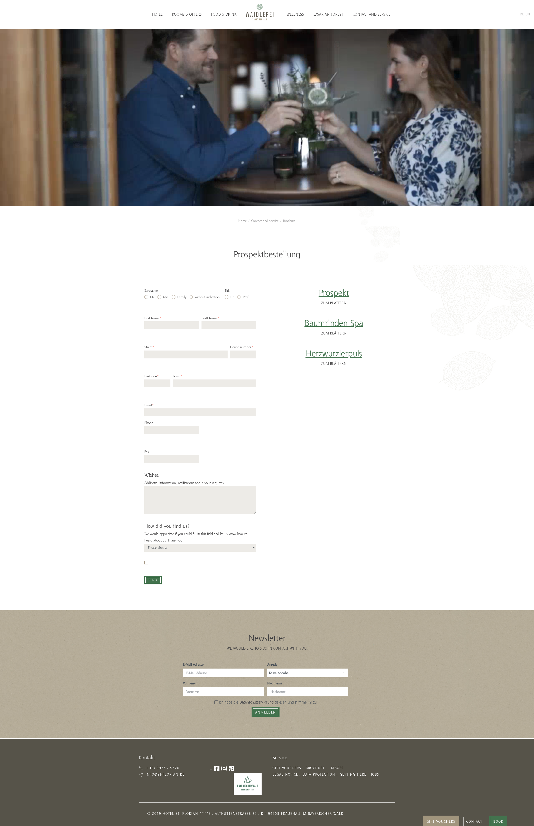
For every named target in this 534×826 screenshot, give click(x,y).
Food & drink (223, 14)
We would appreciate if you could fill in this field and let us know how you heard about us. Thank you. (196, 537)
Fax (146, 452)
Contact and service (371, 14)
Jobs (375, 774)
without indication (207, 297)
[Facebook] (216, 768)
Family (181, 297)
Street (149, 347)
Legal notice (285, 774)
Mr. (152, 297)
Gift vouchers (286, 768)
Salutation (151, 290)
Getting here (353, 774)
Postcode (151, 376)
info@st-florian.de (165, 774)
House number (241, 347)
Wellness (295, 14)
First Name (152, 318)
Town (177, 376)
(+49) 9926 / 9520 (162, 768)
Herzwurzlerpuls (334, 353)
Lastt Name (210, 318)
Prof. (246, 297)
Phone (148, 423)
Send (153, 580)
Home (242, 221)
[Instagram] (224, 768)
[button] (474, 821)
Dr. (232, 297)
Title (227, 290)
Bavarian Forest (328, 14)
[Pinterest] (231, 768)
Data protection (319, 774)
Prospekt (334, 292)
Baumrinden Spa (334, 323)
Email (149, 405)
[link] (441, 821)
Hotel (157, 14)
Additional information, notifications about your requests (184, 483)
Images (337, 768)
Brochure (289, 221)
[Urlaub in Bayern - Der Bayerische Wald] (248, 784)
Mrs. (166, 297)
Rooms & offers (187, 14)
